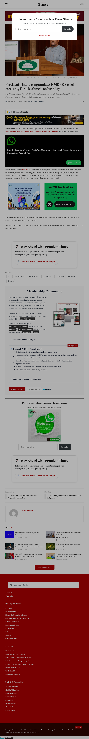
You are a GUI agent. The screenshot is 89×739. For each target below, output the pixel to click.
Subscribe (67, 29)
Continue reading (44, 35)
